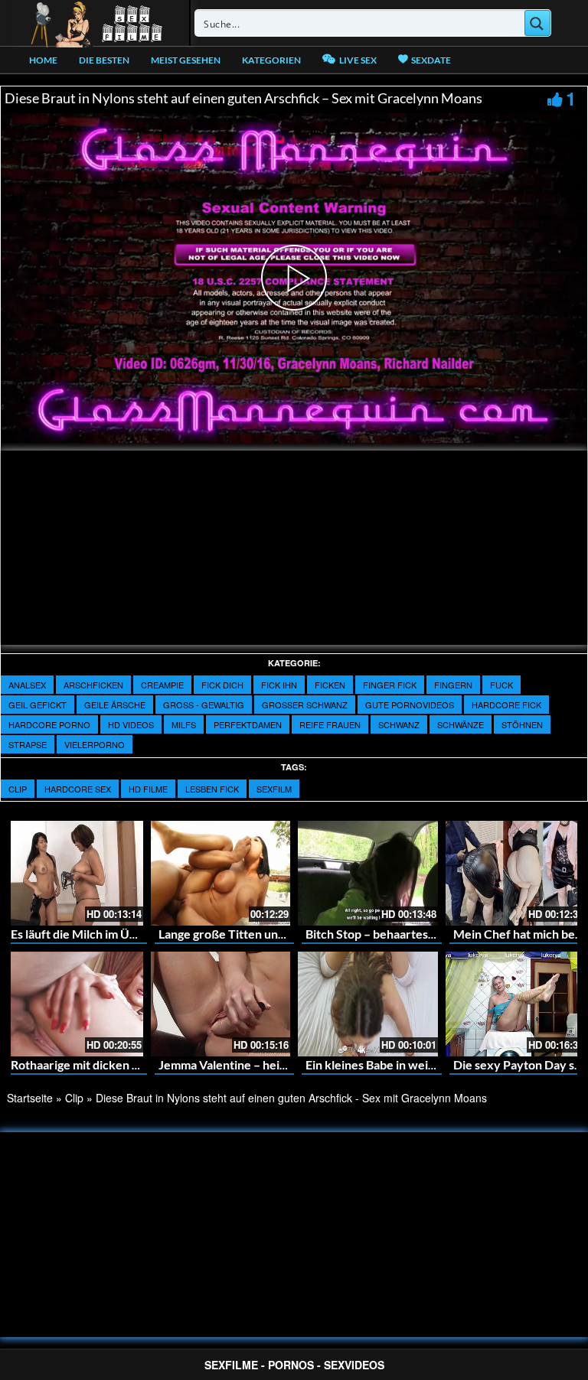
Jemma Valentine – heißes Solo (241, 1064)
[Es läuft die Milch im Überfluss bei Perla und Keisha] (73, 873)
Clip (17, 789)
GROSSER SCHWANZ (305, 704)
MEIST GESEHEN (185, 60)
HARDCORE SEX (77, 789)
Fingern (453, 685)
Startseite (30, 1097)
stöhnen (522, 724)
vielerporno (94, 744)
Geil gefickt (37, 704)
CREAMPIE (162, 685)
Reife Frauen (330, 724)
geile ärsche (114, 704)
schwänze (460, 724)
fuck (501, 685)
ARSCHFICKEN (93, 685)
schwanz (399, 724)
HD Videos (131, 724)
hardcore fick (506, 704)
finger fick (389, 685)
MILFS (184, 724)
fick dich (222, 685)
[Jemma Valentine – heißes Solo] (221, 1004)
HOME (43, 60)
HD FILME (148, 789)
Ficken (330, 685)
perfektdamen (248, 724)
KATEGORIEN (271, 60)
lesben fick (212, 789)
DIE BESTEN (104, 60)
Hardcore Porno (49, 724)
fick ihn (279, 685)
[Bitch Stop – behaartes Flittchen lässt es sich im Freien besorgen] (368, 873)
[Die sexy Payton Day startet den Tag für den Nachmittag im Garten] (516, 1004)
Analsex (27, 685)
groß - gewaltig (203, 704)
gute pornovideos (409, 704)
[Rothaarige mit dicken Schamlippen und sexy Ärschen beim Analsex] (73, 1004)
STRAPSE (27, 744)
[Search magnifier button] (537, 23)
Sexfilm (274, 789)
